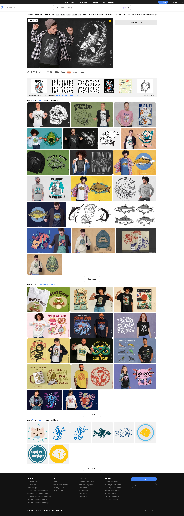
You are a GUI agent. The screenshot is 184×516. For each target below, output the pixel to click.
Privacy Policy (58, 488)
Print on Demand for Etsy (37, 499)
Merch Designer (111, 482)
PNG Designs (32, 488)
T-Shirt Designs (33, 485)
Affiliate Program (86, 485)
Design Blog (32, 482)
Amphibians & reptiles (46, 284)
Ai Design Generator (113, 485)
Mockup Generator (113, 488)
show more (148, 95)
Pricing (56, 482)
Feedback (83, 496)
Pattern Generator (112, 499)
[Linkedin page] (155, 510)
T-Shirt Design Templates (37, 491)
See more (92, 279)
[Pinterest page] (148, 510)
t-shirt (63, 14)
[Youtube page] (152, 510)
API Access (83, 491)
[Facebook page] (145, 510)
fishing (74, 14)
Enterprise (83, 488)
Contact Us (83, 494)
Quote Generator (112, 496)
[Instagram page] (141, 510)
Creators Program (86, 482)
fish (57, 14)
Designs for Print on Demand (39, 496)
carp (68, 14)
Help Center (58, 491)
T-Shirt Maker (110, 494)
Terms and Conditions (62, 485)
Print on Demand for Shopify (39, 502)
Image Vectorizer (112, 491)
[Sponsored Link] (39, 86)
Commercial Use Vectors (37, 494)
